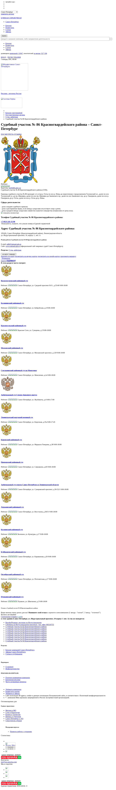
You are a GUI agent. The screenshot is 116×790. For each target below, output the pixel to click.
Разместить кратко (12, 691)
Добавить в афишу (12, 694)
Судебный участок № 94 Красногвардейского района (26, 641)
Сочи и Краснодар (12, 712)
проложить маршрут (68, 256)
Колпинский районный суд (12, 530)
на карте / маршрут (8, 254)
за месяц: (40, 53)
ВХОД (3, 57)
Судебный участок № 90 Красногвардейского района (26, 633)
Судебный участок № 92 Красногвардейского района (26, 637)
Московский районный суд (12, 348)
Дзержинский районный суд (12, 507)
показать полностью (11, 213)
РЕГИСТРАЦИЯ (14, 57)
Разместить (9, 28)
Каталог (8, 26)
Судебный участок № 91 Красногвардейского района (26, 635)
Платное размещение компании (17, 678)
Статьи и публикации (13, 654)
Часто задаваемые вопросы (15, 682)
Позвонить (5, 258)
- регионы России (11, 93)
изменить (7, 14)
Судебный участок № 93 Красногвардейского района (26, 639)
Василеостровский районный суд (14, 281)
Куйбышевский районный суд (13, 552)
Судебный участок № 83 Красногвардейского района (26, 629)
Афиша (8, 32)
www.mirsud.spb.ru (13, 246)
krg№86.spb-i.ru (15, 188)
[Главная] (6, 111)
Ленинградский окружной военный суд (17, 417)
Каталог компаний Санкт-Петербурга (19, 650)
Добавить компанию (13, 689)
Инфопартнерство (12, 669)
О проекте (9, 667)
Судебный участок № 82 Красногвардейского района (26, 627)
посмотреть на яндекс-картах (26, 256)
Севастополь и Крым (13, 721)
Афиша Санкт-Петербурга (15, 652)
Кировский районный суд (11, 440)
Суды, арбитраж (11, 117)
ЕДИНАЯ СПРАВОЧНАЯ (11, 18)
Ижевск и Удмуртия (13, 717)
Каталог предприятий (13, 113)
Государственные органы (15, 115)
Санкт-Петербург (12, 22)
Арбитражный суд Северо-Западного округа (19, 395)
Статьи (8, 30)
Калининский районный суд (12, 303)
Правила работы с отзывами (21, 732)
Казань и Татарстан (13, 715)
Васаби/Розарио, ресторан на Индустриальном (23, 623)
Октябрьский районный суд (12, 574)
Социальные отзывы (12, 617)
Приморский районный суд (12, 462)
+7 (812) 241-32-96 (8, 222)
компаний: (16, 53)
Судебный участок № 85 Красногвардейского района (26, 631)
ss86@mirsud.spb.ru (14, 244)
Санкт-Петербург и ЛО (14, 719)
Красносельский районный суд (13, 326)
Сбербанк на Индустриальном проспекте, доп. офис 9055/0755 (29, 625)
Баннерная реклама (12, 680)
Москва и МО (10, 710)
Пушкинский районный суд (12, 597)
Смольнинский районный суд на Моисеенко (19, 370)
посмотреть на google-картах (49, 256)
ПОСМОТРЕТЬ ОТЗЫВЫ (11, 134)
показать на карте (7, 256)
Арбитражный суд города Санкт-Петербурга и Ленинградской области (30, 485)
